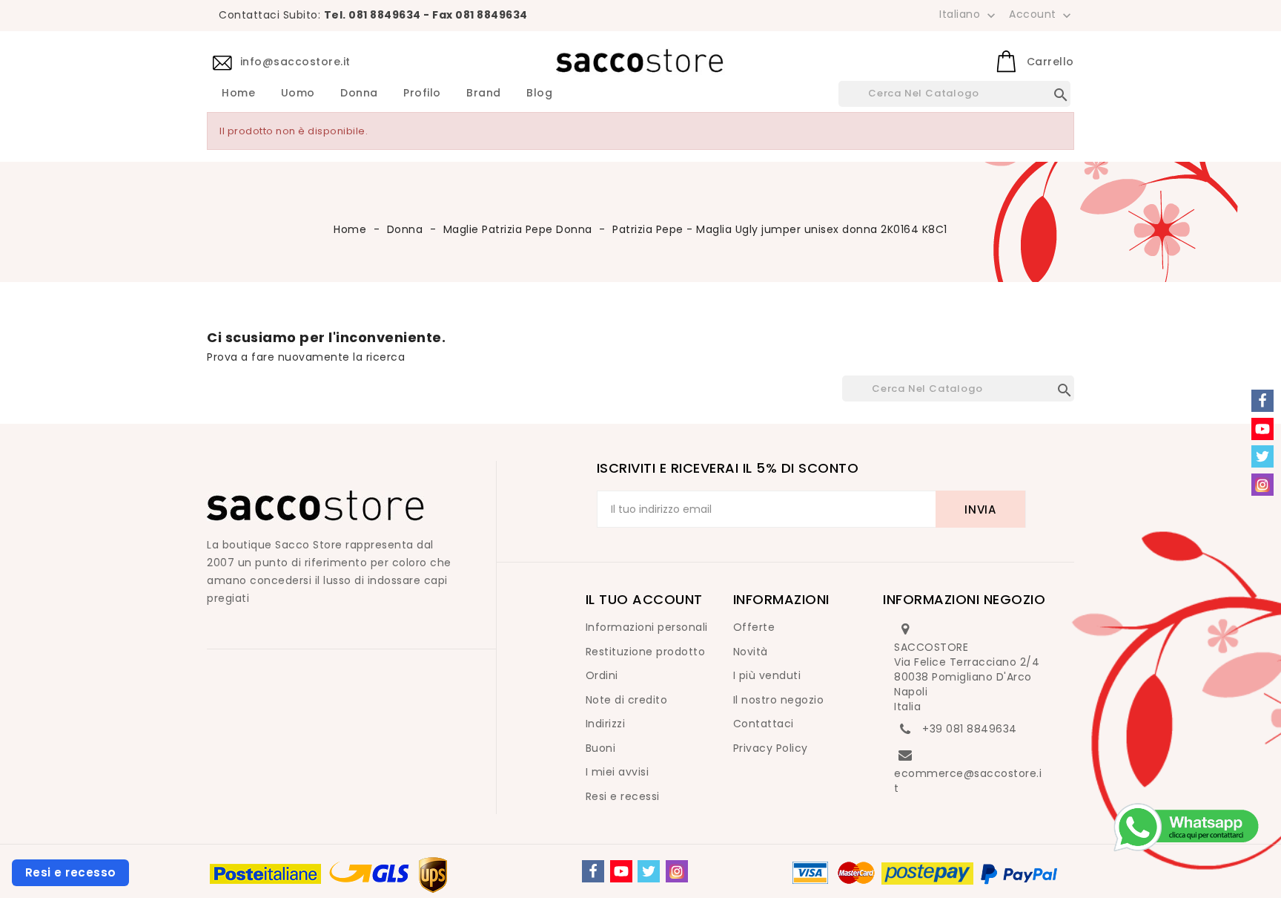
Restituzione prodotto (646, 651)
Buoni (601, 748)
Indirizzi (606, 723)
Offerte (754, 627)
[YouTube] (621, 871)
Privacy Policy (770, 748)
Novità (750, 651)
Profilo (422, 93)
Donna (359, 93)
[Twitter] (649, 871)
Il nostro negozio (778, 699)
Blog (539, 93)
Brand (483, 93)
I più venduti (767, 675)
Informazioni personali (647, 627)
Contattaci (763, 723)
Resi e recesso (70, 872)
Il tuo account (644, 599)
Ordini (602, 675)
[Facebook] (593, 871)
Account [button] (1041, 14)
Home (238, 93)
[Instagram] (677, 871)
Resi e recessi (623, 796)
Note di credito (627, 699)
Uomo (298, 93)
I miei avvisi (617, 771)
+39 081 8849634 (969, 728)
